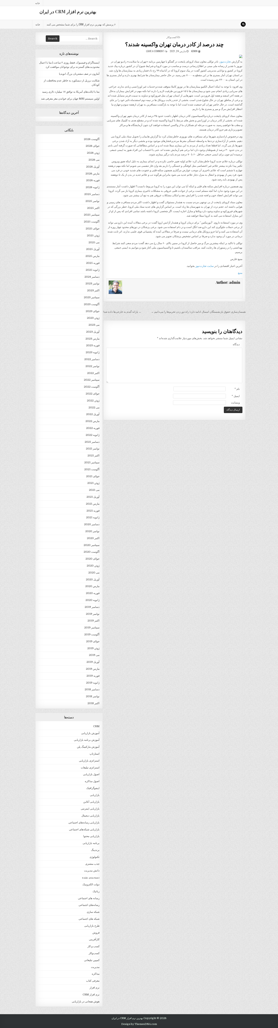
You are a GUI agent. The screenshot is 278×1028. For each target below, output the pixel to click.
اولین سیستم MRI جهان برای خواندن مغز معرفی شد (70, 98)
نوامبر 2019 (93, 613)
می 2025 (94, 242)
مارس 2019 (93, 668)
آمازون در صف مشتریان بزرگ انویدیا (79, 73)
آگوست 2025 (92, 221)
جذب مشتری (92, 863)
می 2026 (94, 159)
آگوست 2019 (92, 634)
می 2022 (94, 407)
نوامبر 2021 (93, 448)
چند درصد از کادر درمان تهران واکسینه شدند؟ (174, 44)
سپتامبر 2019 (92, 627)
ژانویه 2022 (93, 434)
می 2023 (94, 324)
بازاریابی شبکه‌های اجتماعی (84, 829)
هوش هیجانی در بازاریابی (86, 1001)
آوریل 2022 (93, 414)
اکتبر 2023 (93, 290)
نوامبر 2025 (92, 201)
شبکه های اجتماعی (89, 918)
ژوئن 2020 (93, 565)
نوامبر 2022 (92, 366)
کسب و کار (94, 946)
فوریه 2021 (93, 510)
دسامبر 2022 (92, 359)
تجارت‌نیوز (225, 61)
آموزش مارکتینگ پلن (88, 746)
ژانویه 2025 (93, 269)
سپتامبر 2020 (92, 545)
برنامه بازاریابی (91, 843)
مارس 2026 (92, 173)
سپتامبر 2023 (92, 297)
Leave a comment (155, 51)
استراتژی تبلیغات (90, 767)
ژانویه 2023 (93, 352)
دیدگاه (236, 344)
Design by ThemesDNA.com (139, 1024)
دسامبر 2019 (92, 606)
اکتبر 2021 (94, 455)
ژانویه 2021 (93, 517)
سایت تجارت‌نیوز (204, 265)
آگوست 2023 (92, 304)
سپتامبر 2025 (92, 214)
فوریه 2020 (93, 593)
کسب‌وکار (171, 37)
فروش (96, 932)
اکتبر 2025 (93, 207)
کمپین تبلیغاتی (92, 960)
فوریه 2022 (93, 428)
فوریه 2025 (93, 262)
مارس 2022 (92, 421)
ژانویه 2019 (93, 682)
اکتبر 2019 (94, 620)
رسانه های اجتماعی (89, 898)
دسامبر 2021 (92, 441)
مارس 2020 (92, 586)
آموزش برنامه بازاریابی (87, 739)
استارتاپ (95, 753)
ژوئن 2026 (93, 152)
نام (237, 388)
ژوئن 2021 (93, 482)
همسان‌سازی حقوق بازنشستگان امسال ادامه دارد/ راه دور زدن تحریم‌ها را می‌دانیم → (198, 311)
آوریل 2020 (93, 579)
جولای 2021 (93, 476)
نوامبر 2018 (93, 696)
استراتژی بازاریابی (89, 760)
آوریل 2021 (93, 496)
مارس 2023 (92, 338)
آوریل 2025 (93, 249)
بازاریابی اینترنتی (90, 808)
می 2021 (94, 489)
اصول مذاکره (92, 781)
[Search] (243, 24)
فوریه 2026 (93, 180)
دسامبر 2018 (92, 689)
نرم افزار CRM (91, 994)
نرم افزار (95, 987)
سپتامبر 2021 (92, 462)
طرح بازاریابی (92, 925)
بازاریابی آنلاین (91, 801)
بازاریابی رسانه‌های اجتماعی (84, 822)
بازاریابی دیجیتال (90, 815)
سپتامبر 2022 (92, 379)
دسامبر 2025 (92, 194)
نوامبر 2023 (92, 283)
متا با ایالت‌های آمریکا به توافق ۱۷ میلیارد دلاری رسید (71, 91)
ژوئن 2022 (93, 400)
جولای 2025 (93, 228)
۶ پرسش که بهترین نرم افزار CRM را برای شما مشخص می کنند (81, 24)
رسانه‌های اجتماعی (89, 904)
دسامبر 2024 (92, 276)
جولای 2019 (93, 641)
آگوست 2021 (92, 469)
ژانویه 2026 (93, 187)
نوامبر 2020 (92, 531)
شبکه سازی (93, 911)
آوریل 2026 (93, 166)
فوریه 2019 (93, 675)
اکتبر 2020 (93, 538)
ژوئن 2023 (93, 317)
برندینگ (95, 850)
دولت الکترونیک (91, 884)
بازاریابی (95, 795)
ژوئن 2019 (93, 648)
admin (194, 51)
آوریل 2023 (93, 331)
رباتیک (96, 891)
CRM (96, 726)
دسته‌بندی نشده (91, 877)
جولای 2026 (93, 145)
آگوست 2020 (92, 551)
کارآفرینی (94, 939)
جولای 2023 (93, 311)
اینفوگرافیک (93, 788)
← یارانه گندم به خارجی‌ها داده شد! (122, 311)
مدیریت (95, 967)
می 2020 (94, 572)
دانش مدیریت (92, 870)
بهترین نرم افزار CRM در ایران (67, 11)
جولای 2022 (93, 393)
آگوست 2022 (92, 386)
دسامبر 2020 (92, 524)
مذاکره (96, 973)
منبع (240, 272)
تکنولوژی (95, 856)
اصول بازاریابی (91, 774)
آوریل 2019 (93, 661)
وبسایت (235, 402)
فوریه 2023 (93, 345)
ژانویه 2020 (92, 600)
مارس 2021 (93, 503)
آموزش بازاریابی (90, 733)
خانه (37, 3)
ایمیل (236, 396)
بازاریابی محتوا (91, 836)
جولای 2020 (92, 558)
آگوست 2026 (92, 139)
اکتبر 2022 (93, 373)
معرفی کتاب (93, 980)
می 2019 (94, 654)
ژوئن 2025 (93, 235)
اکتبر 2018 (94, 703)
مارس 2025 (92, 256)
